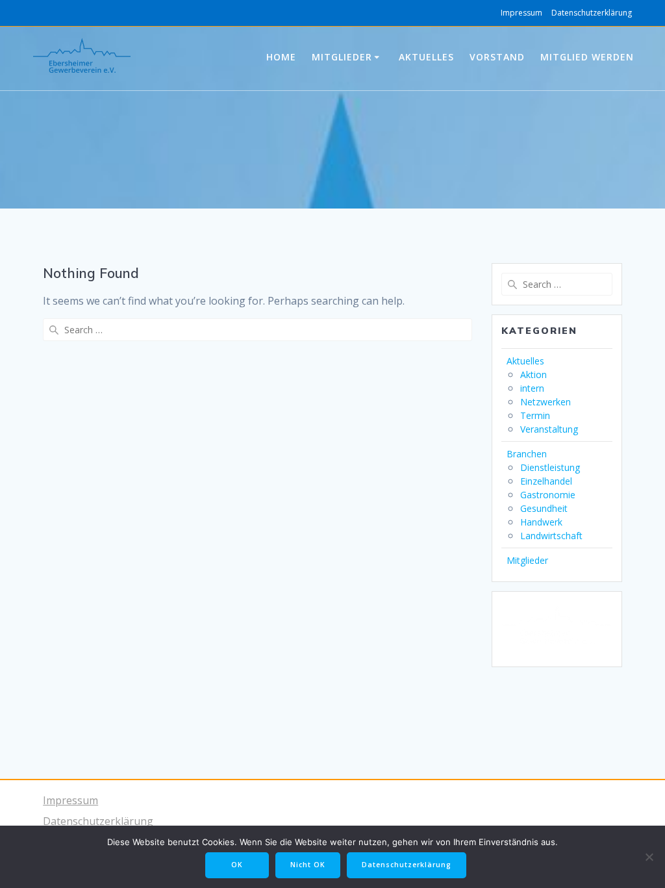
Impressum (521, 12)
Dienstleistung (550, 467)
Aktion (533, 374)
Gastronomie (547, 494)
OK (237, 864)
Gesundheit (544, 508)
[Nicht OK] (648, 856)
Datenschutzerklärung (591, 12)
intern (532, 388)
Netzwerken (545, 402)
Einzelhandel (546, 481)
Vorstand (497, 57)
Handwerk (541, 522)
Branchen (527, 454)
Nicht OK (307, 864)
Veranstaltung (549, 429)
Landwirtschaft (551, 535)
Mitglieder (342, 57)
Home (281, 57)
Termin (535, 415)
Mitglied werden (587, 57)
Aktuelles (426, 57)
